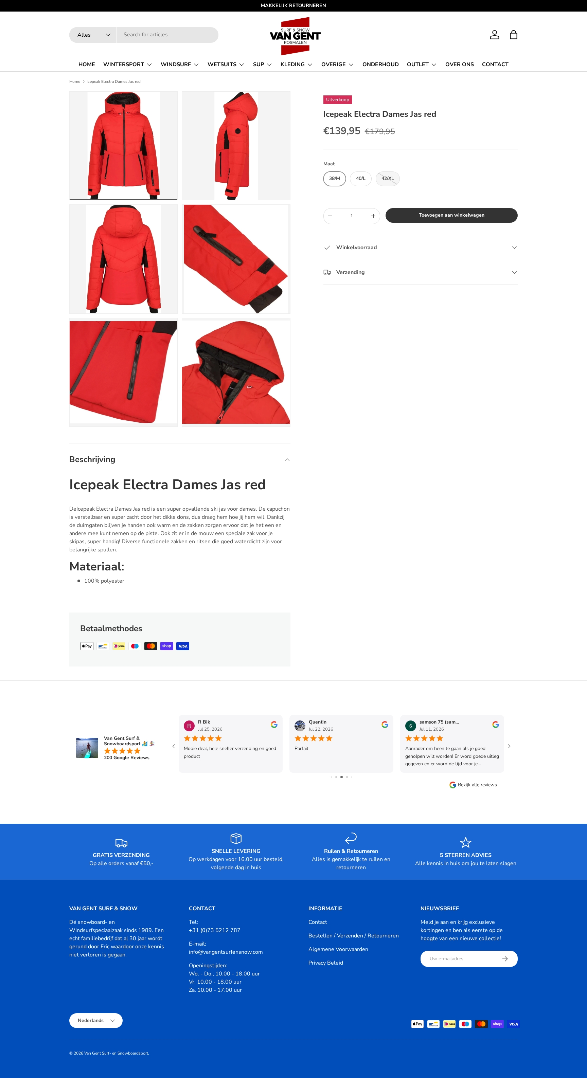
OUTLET (418, 64)
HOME (86, 64)
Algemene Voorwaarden (338, 949)
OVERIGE (333, 64)
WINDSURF (176, 64)
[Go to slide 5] (347, 777)
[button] (513, 34)
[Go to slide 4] (341, 777)
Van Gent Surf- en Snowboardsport (116, 1053)
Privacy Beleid (325, 963)
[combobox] (143, 34)
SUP (258, 64)
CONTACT (495, 64)
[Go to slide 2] (331, 777)
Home (74, 81)
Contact (317, 922)
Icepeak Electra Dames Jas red (114, 81)
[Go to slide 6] (351, 777)
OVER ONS (459, 64)
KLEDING (293, 64)
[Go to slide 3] (336, 777)
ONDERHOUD (380, 64)
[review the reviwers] (274, 726)
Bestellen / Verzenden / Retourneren (353, 935)
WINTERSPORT (123, 64)
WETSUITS (222, 64)
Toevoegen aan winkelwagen (451, 215)
